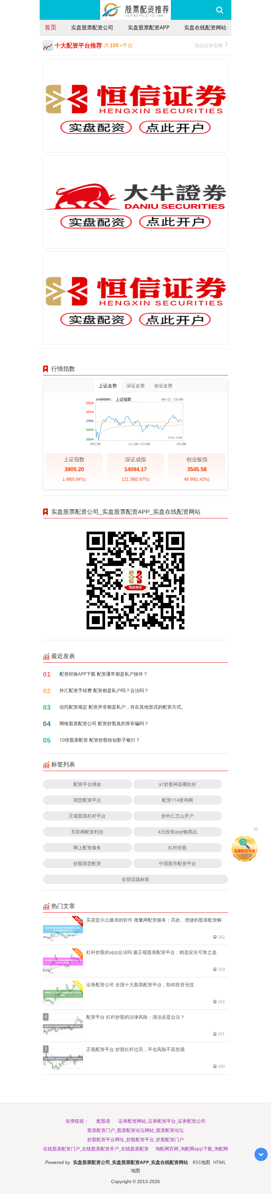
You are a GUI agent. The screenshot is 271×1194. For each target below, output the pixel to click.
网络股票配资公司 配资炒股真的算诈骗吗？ (104, 723)
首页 (51, 27)
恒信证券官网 (208, 45)
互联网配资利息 (87, 831)
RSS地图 (201, 1162)
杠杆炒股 (177, 847)
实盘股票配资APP (149, 27)
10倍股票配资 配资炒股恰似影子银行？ (99, 740)
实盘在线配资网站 (205, 27)
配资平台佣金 (87, 784)
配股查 (103, 1121)
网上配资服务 (87, 847)
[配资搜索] (219, 10)
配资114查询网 (177, 800)
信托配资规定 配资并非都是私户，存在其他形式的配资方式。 (122, 707)
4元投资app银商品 (177, 831)
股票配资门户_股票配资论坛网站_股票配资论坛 (135, 1130)
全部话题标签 (135, 879)
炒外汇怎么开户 (177, 816)
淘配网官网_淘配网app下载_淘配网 (191, 1148)
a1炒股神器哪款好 (177, 784)
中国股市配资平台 (177, 863)
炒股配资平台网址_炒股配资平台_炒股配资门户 (135, 1139)
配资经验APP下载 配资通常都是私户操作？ (103, 674)
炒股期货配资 (87, 863)
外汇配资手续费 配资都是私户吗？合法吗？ (104, 690)
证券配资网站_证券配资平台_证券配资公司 (162, 1121)
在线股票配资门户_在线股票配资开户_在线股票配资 (96, 1148)
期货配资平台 (87, 800)
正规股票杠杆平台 (87, 816)
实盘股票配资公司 (92, 27)
